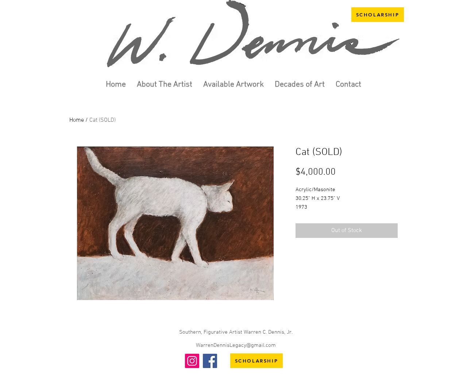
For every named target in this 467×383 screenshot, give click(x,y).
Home (76, 120)
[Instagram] (192, 361)
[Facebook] (210, 361)
